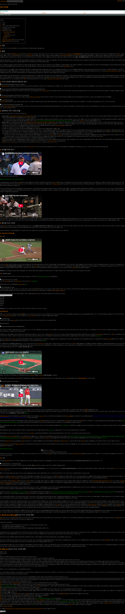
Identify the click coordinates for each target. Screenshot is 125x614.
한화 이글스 (6, 444)
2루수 (97, 334)
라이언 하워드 (67, 66)
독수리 (58, 476)
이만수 (16, 378)
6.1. (1, 233)
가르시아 (82, 120)
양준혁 (17, 593)
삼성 (14, 320)
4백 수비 (36, 266)
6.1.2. (1, 273)
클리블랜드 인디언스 (16, 53)
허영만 (1, 476)
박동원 (81, 420)
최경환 (6, 340)
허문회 (23, 440)
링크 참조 (51, 430)
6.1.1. (1, 236)
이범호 (70, 416)
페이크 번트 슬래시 (52, 140)
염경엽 (67, 420)
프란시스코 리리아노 (92, 504)
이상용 (27, 480)
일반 (119, 0)
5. (0, 149)
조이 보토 (7, 281)
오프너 (71, 604)
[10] (91, 491)
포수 (41, 142)
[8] (113, 468)
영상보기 (44, 340)
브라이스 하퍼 (3, 101)
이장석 (40, 375)
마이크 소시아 (41, 343)
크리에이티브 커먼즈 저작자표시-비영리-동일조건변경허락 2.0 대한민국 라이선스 (24, 608)
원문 (36, 281)
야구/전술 (10, 606)
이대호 (3, 315)
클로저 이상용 (15, 480)
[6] (49, 453)
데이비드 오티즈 (115, 71)
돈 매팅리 (6, 264)
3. (0, 81)
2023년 (118, 517)
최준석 (11, 315)
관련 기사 (104, 437)
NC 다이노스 (9, 436)
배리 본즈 (108, 71)
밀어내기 (84, 378)
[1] (0, 92)
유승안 (13, 338)
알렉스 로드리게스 (8, 106)
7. (0, 515)
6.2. (1, 311)
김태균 (7, 315)
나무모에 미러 (3, 1)
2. (0, 51)
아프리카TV (32, 375)
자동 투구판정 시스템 (78, 453)
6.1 (3, 32)
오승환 (50, 334)
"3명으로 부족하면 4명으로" (42, 276)
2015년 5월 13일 (4, 416)
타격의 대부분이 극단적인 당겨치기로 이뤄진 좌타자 (21, 116)
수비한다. (99, 335)
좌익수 (62, 55)
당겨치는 (118, 53)
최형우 (33, 315)
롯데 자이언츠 (9, 440)
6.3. (1, 458)
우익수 (30, 55)
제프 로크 (103, 504)
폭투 (16, 142)
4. (0, 111)
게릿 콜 (117, 504)
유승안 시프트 (109, 338)
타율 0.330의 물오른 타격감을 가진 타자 (102, 480)
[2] (25, 113)
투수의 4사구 (31, 146)
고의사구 (9, 142)
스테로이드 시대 (107, 603)
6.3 (3, 38)
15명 (44, 604)
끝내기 (74, 343)
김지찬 (39, 585)
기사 (26, 284)
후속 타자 (75, 267)
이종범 (26, 593)
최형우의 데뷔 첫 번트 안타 (6, 448)
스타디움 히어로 (16, 582)
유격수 (101, 334)
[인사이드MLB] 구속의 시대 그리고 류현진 (46, 598)
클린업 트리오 (56, 183)
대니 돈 (30, 315)
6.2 (3, 36)
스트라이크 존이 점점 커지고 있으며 (59, 491)
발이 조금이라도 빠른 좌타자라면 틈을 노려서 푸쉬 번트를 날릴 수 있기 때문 (54, 120)
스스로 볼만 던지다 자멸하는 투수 (54, 78)
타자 (37, 290)
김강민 (40, 378)
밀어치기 (2, 12)
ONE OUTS (7, 460)
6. (0, 223)
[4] (116, 131)
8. (0, 549)
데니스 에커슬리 (40, 599)
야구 (1, 48)
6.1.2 (5, 35)
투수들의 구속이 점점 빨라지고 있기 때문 (78, 491)
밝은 (121, 0)
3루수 (37, 142)
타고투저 (32, 433)
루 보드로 (29, 53)
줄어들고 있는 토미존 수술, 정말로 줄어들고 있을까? (66, 493)
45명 (32, 604)
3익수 (30, 281)
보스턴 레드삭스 (69, 53)
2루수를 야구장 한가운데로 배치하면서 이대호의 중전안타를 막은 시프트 (85, 436)
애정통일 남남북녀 (64, 593)
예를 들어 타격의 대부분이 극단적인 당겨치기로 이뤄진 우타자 (40, 122)
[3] (107, 130)
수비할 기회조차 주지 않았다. (58, 290)
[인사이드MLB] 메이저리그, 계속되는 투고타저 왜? (103, 491)
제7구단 (11, 476)
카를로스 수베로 (19, 444)
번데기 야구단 (3, 468)
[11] (29, 493)
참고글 (33, 281)
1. (0, 45)
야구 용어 (5, 606)
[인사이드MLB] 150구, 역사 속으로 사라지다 (68, 601)
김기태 (20, 416)
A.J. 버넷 (58, 504)
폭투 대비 (4, 142)
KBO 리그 (7, 36)
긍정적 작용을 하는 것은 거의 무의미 (18, 491)
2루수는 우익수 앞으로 (35, 96)
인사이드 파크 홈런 (14, 477)
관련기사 (27, 412)
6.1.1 (5, 33)
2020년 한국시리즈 (26, 437)
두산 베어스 (47, 437)
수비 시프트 (4, 7)
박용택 (42, 420)
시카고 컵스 (18, 281)
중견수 (66, 55)
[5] (102, 136)
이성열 (67, 378)
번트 (84, 12)
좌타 (25, 78)
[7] (34, 465)
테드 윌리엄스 (77, 53)
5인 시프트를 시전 (65, 425)
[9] (106, 477)
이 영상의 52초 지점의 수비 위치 (8, 585)
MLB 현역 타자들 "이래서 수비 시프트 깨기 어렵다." (12, 179)
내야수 (51, 134)
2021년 (1, 517)
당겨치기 (44, 12)
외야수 (60, 134)
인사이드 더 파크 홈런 (60, 125)
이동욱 (14, 436)
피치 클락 (107, 540)
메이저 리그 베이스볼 (10, 32)
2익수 (21, 314)
